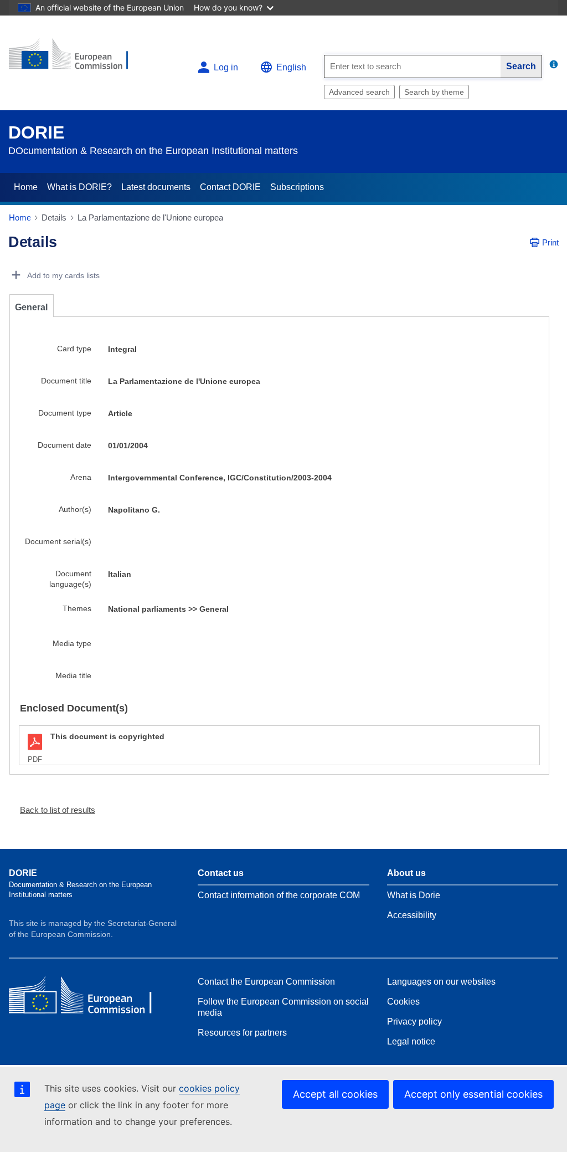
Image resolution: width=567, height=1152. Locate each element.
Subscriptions (297, 187)
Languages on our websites (441, 981)
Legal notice (411, 1041)
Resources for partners (242, 1032)
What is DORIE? (79, 187)
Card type (74, 348)
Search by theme (434, 92)
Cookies (403, 1001)
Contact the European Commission (266, 981)
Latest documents (155, 187)
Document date (64, 445)
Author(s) (75, 509)
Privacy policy (414, 1021)
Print (550, 242)
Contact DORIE (230, 187)
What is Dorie (413, 895)
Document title (66, 380)
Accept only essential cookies (473, 1094)
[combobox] (412, 66)
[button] (53, 810)
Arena (80, 477)
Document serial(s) (58, 541)
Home (26, 187)
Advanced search (359, 92)
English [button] (291, 67)
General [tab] (31, 307)
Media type (72, 643)
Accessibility (411, 915)
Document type (64, 412)
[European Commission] (76, 58)
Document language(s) (70, 578)
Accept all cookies (335, 1094)
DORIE (36, 132)
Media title (73, 675)
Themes (77, 608)
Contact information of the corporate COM (279, 895)
